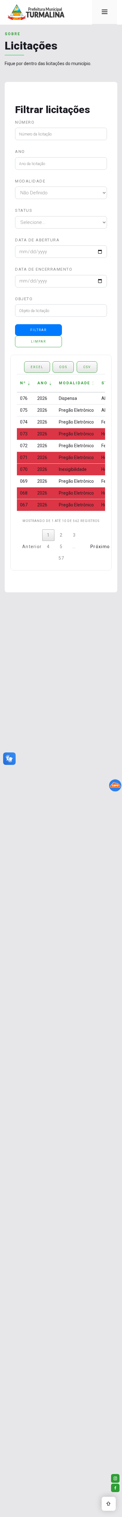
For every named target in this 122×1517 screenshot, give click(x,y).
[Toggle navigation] (104, 12)
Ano (20, 151)
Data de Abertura (37, 240)
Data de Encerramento (43, 269)
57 (61, 558)
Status (23, 210)
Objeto (24, 298)
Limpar (38, 341)
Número (24, 122)
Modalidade (30, 181)
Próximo (97, 546)
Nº (23, 383)
